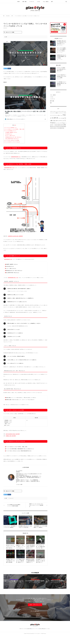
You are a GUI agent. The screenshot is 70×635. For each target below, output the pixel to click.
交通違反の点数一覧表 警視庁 (11, 435)
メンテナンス (31, 1)
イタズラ (51, 111)
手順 (56, 126)
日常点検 (61, 126)
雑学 (52, 1)
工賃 (55, 126)
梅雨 (62, 126)
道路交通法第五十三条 (8, 259)
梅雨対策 (65, 126)
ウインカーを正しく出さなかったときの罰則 (11, 140)
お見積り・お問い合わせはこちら (35, 604)
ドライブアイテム (54, 115)
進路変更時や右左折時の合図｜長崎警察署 (15, 236)
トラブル (38, 1)
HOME (18, 1)
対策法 (52, 126)
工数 (53, 126)
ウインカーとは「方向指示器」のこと (10, 127)
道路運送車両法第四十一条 (15, 156)
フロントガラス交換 (61, 118)
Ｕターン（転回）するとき (10, 135)
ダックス (30, 633)
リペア (61, 123)
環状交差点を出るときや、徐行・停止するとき (13, 137)
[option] (14, 581)
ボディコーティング (60, 120)
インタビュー (54, 111)
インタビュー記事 (19, 484)
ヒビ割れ (58, 115)
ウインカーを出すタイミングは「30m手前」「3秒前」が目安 (14, 129)
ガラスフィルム (64, 111)
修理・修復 (24, 1)
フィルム (61, 115)
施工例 (58, 126)
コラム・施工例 (45, 1)
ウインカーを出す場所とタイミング (10, 130)
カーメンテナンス (59, 111)
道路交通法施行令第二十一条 (9, 167)
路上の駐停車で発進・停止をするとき (11, 138)
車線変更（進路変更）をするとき (11, 132)
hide (15, 125)
